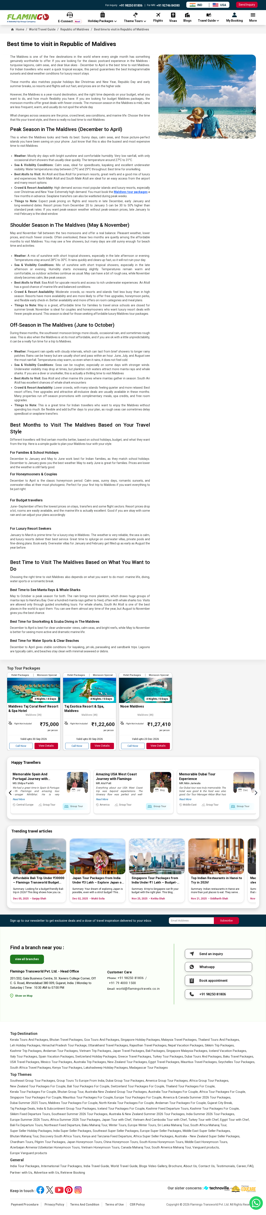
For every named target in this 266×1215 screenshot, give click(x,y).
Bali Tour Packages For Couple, (88, 1086)
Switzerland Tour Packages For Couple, (138, 1086)
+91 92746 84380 (168, 5)
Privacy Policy (54, 1204)
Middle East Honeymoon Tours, (206, 1142)
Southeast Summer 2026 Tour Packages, (80, 1114)
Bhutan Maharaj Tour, (24, 1136)
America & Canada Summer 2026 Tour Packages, (197, 1097)
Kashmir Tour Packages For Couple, (215, 1108)
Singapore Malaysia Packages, (187, 1051)
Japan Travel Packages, (128, 1051)
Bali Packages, (155, 1051)
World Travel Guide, (124, 1166)
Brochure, (176, 1166)
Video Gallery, (158, 1166)
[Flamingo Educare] (243, 1188)
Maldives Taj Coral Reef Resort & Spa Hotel (33, 708)
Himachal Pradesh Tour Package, (64, 1045)
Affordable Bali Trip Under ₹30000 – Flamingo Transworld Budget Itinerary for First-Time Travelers (38, 880)
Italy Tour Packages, (24, 1056)
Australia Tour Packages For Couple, (173, 1092)
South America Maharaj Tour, (172, 1147)
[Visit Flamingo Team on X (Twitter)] (49, 1190)
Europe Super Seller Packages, (161, 1131)
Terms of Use (114, 1204)
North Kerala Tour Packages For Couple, (126, 1103)
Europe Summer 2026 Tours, (29, 1120)
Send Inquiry (247, 4)
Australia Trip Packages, (90, 1062)
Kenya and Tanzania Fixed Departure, (107, 1136)
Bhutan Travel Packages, (66, 1040)
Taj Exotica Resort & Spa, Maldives (84, 708)
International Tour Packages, (62, 1166)
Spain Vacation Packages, (56, 1056)
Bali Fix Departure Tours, (26, 1125)
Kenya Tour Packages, (67, 1068)
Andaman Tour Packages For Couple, (180, 1103)
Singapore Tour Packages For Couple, (36, 1097)
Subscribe (226, 920)
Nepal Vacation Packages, (186, 1045)
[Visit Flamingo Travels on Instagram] (78, 1190)
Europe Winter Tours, (142, 1125)
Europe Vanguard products (28, 1153)
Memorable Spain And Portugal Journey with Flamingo (30, 778)
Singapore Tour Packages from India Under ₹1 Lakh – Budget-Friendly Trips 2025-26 (155, 880)
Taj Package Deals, (23, 1108)
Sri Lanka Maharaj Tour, (173, 1125)
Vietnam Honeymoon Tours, (100, 1147)
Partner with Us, (21, 1172)
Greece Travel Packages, (135, 1056)
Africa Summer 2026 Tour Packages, (75, 1120)
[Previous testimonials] (10, 793)
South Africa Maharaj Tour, (208, 1125)
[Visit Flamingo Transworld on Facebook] (40, 1190)
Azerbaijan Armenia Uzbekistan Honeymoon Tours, (45, 1147)
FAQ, (250, 1166)
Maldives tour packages (131, 192)
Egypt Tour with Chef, (235, 1120)
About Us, (190, 1166)
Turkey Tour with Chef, (203, 1120)
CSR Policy (137, 1204)
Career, (242, 1166)
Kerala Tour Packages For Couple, (33, 1092)
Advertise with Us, (47, 1172)
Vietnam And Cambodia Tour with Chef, (160, 1120)
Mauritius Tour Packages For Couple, (88, 1097)
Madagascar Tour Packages (148, 1068)
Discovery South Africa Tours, (60, 1136)
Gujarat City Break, (220, 1103)
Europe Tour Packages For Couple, (138, 1097)
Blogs (143, 1166)
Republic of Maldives (74, 29)
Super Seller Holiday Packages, (31, 1131)
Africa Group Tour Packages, (209, 1081)
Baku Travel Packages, (238, 1056)
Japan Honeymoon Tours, (85, 1142)
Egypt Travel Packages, (164, 1062)
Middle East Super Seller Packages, (207, 1131)
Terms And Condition (84, 1204)
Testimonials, (226, 1166)
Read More (19, 799)
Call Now (21, 745)
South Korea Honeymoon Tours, (161, 1142)
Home (20, 29)
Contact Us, (207, 1166)
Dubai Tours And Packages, (203, 1056)
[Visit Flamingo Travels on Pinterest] (68, 1190)
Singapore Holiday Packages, (140, 1040)
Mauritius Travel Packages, (199, 1062)
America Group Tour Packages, (167, 1081)
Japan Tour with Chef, (117, 1120)
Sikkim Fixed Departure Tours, (30, 1114)
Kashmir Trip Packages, (26, 1051)
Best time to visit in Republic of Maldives (121, 29)
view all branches (27, 959)
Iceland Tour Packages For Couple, (121, 1108)
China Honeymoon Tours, (121, 1142)
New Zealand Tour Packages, (127, 1062)
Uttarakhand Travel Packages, (108, 1045)
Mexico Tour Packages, (57, 1062)
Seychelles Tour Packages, (236, 1062)
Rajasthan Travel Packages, (148, 1045)
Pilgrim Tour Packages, (50, 1142)
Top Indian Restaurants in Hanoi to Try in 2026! (216, 880)
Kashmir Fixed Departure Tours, (167, 1108)
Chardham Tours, (22, 1142)
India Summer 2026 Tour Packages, (210, 1114)
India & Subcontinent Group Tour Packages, (67, 1108)
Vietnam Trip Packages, (95, 1051)
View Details (46, 745)
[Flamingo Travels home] (28, 18)
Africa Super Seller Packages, (153, 1136)
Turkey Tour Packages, (168, 1056)
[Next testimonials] (256, 793)
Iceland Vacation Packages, (228, 1051)
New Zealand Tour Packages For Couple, (38, 1086)
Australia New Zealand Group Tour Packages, (116, 1092)
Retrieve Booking (73, 1172)
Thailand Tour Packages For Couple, (190, 1086)
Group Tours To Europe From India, (81, 1081)
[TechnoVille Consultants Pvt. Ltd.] (217, 1188)
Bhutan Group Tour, (71, 1092)
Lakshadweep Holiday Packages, (106, 1068)
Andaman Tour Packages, (60, 1051)
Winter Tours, (118, 1125)
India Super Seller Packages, (72, 1131)
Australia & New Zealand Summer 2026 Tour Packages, (147, 1114)
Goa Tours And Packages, (102, 1040)
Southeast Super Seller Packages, (116, 1131)
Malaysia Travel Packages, (179, 1040)
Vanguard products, (206, 1147)
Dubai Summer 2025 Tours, (28, 1103)
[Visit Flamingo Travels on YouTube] (59, 1190)
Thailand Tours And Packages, (219, 1040)
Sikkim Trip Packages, (219, 1045)
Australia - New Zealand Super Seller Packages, (207, 1136)
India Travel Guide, (96, 1166)
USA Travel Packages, (25, 1062)
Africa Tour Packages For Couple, (222, 1092)
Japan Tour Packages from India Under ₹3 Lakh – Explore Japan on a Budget (97, 880)
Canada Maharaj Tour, (136, 1147)
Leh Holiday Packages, (25, 1045)
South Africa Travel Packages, (31, 1068)
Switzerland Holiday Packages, (96, 1056)
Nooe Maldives (132, 706)
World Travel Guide (42, 29)
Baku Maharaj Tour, (95, 1125)
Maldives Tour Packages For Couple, (73, 1103)
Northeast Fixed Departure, (62, 1125)
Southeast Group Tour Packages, (33, 1081)
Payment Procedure (24, 1204)
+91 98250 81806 (130, 5)
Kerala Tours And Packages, (29, 1040)
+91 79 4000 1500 (122, 983)
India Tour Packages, (25, 1166)
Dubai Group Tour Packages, (125, 1081)
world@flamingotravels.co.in (138, 989)
